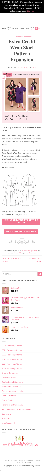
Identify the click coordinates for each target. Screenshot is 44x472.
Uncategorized (8, 423)
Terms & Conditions (10, 461)
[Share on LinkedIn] (33, 242)
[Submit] (40, 274)
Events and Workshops (12, 386)
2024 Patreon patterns (22, 37)
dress (26, 253)
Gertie (34, 68)
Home (4, 28)
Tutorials (6, 418)
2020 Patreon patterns (12, 345)
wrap (34, 253)
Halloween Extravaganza (12, 405)
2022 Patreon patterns (12, 355)
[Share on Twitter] (20, 242)
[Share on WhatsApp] (11, 242)
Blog (27, 28)
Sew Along (6, 414)
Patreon (15, 28)
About (32, 27)
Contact (38, 461)
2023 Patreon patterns (12, 359)
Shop (9, 27)
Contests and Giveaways (12, 382)
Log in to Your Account (22, 462)
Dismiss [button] (30, 11)
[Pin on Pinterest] (28, 242)
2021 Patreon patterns (12, 350)
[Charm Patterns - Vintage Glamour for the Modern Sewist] (39, 28)
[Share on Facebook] (16, 242)
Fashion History (9, 395)
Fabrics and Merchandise (13, 391)
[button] (36, 28)
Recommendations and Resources (16, 409)
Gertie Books (7, 400)
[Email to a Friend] (24, 242)
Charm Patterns (9, 377)
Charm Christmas (10, 373)
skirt (30, 253)
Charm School (18, 253)
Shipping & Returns (26, 461)
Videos (21, 28)
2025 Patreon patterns (12, 368)
